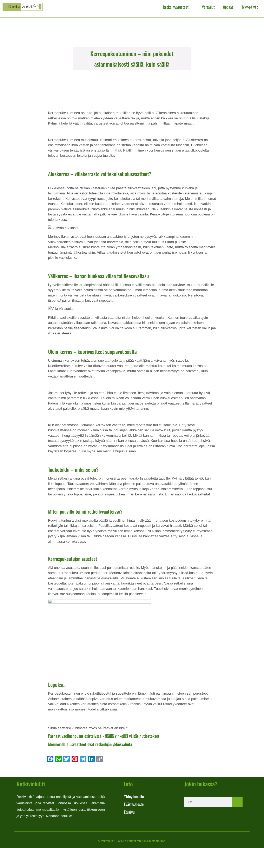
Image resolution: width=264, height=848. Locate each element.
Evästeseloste (134, 804)
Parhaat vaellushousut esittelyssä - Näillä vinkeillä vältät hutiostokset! (104, 736)
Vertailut (208, 7)
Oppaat (228, 7)
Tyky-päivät (250, 7)
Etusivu (129, 812)
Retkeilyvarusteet (176, 7)
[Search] (237, 802)
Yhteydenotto (134, 796)
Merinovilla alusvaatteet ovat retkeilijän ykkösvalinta (90, 744)
